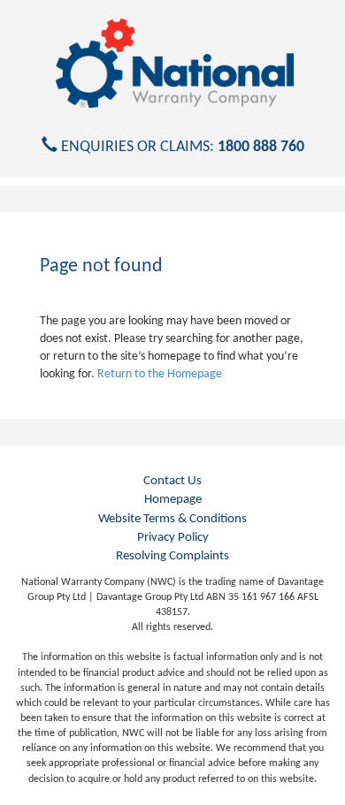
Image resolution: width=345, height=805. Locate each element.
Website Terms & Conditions (172, 519)
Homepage (173, 499)
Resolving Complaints (172, 556)
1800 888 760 (261, 147)
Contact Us (172, 481)
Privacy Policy (173, 537)
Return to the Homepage (159, 374)
